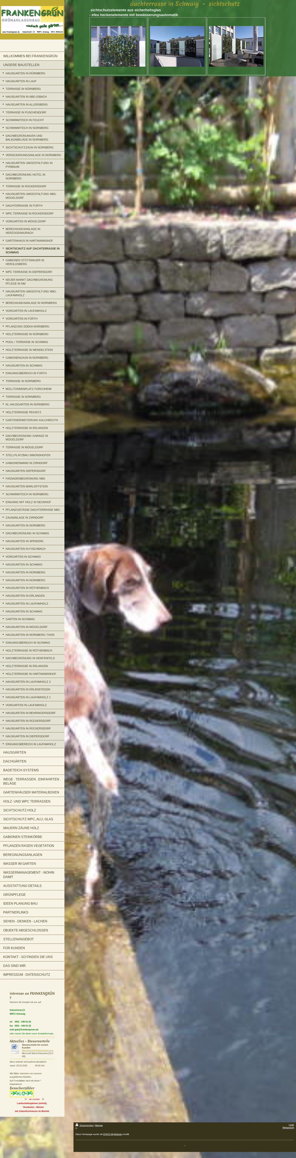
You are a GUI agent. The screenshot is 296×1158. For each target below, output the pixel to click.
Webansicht (288, 1127)
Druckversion (86, 1125)
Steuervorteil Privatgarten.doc (38, 1050)
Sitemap (99, 1125)
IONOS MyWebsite (112, 1134)
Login (291, 1125)
